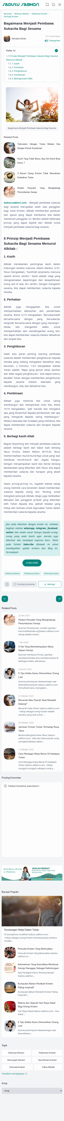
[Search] (53, 4)
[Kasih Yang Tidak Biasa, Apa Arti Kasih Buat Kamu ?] (9, 167)
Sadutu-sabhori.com (47, 1113)
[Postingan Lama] (5, 599)
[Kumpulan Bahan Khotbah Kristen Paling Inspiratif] (10, 992)
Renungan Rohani (16, 1059)
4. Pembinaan (18, 74)
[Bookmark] (7, 585)
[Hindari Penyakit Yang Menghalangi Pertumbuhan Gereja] (9, 196)
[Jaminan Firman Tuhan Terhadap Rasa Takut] (9, 731)
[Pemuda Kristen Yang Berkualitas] (10, 957)
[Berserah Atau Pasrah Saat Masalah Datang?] (9, 705)
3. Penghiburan (19, 70)
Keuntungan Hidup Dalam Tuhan (21, 929)
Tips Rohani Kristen (47, 1059)
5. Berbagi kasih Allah (22, 78)
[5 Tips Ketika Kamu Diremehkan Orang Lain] (9, 678)
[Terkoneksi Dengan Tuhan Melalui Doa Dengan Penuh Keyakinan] (9, 152)
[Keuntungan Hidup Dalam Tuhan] (32, 925)
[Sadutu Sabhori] (20, 4)
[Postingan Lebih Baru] (59, 599)
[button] (52, 41)
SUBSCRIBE (32, 562)
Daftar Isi (10, 50)
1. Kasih (15, 63)
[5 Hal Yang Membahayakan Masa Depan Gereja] (9, 651)
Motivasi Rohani (13, 573)
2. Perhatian (18, 67)
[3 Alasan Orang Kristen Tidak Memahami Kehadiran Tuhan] (9, 182)
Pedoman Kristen (32, 573)
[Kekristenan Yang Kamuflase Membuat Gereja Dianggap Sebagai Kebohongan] (10, 973)
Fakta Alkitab (48, 1067)
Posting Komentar (26, 584)
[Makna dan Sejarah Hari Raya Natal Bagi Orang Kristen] (10, 1011)
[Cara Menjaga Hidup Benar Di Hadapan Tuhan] (9, 758)
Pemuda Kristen (52, 573)
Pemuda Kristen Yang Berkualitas (35, 948)
